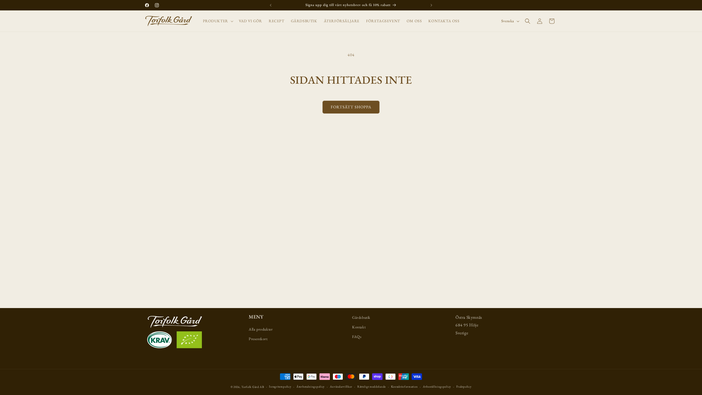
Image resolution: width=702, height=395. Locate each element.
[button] (218, 21)
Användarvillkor (341, 386)
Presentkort (258, 338)
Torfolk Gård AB (252, 387)
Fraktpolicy (464, 386)
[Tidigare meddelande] (271, 5)
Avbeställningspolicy (437, 386)
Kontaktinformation (404, 386)
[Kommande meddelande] (431, 5)
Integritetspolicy (280, 386)
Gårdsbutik (361, 317)
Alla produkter (261, 329)
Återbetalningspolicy (310, 386)
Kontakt (359, 327)
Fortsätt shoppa (351, 106)
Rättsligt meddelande (371, 386)
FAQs (356, 336)
